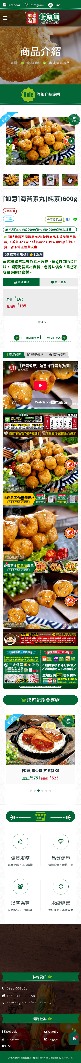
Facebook (14, 5)
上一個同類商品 (29, 338)
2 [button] (35, 791)
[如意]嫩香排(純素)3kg (40, 770)
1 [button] (31, 791)
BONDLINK (67, 1057)
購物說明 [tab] (58, 354)
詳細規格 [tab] (36, 354)
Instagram (37, 5)
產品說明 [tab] (14, 354)
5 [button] (46, 791)
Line (57, 5)
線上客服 (60, 282)
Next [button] (71, 141)
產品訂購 (33, 63)
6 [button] (50, 791)
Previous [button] (10, 141)
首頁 (14, 63)
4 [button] (42, 791)
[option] (40, 141)
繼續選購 (23, 282)
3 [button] (38, 791)
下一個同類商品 (52, 338)
